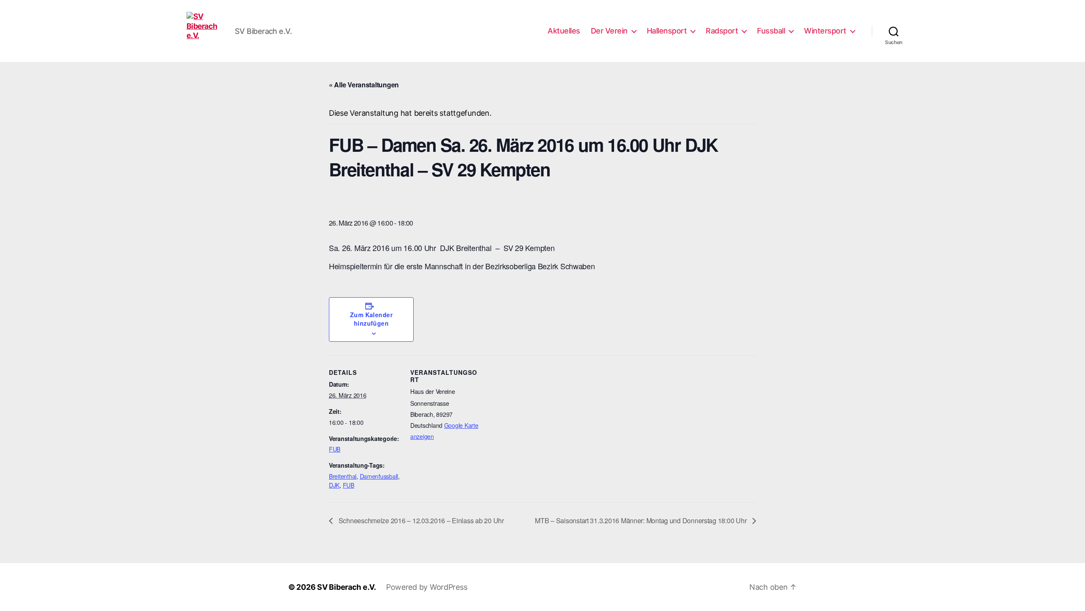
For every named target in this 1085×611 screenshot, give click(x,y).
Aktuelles (564, 30)
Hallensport (667, 30)
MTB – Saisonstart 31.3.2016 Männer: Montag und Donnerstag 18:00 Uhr (641, 520)
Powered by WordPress (426, 587)
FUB (334, 449)
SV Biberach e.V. (346, 587)
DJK (334, 485)
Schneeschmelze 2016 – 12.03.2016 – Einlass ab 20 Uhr (420, 520)
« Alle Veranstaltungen (364, 84)
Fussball (771, 30)
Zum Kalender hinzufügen (371, 318)
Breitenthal (342, 476)
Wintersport (825, 30)
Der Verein (609, 30)
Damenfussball (379, 476)
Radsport (722, 30)
